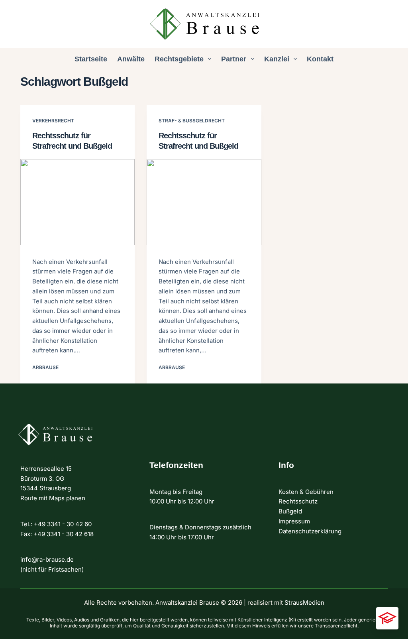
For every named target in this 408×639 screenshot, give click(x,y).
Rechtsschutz (298, 501)
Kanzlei (276, 59)
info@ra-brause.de (47, 559)
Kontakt (320, 59)
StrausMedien (304, 602)
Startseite (91, 59)
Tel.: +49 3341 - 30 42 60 (56, 524)
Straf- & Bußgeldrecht (192, 121)
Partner (233, 59)
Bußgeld (290, 511)
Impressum (294, 521)
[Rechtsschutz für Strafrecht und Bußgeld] (77, 202)
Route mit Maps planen (52, 498)
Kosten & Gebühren (306, 491)
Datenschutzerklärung (310, 531)
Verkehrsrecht (53, 121)
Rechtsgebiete (179, 59)
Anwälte (131, 59)
